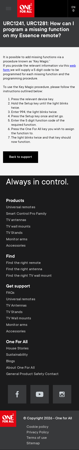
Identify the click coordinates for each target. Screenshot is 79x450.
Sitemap (33, 443)
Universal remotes (20, 207)
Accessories (16, 246)
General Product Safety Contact (32, 374)
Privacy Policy (38, 432)
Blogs (10, 361)
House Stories (17, 349)
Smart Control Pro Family (26, 214)
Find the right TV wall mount (29, 276)
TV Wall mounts (18, 319)
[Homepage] (25, 8)
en (75, 11)
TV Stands (14, 233)
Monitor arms (16, 239)
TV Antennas (16, 306)
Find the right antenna (24, 269)
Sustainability (17, 355)
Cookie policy (37, 427)
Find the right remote (23, 263)
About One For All (20, 368)
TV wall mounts (18, 227)
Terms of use (37, 438)
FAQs (10, 293)
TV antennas (16, 220)
